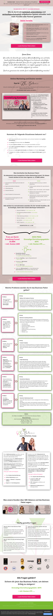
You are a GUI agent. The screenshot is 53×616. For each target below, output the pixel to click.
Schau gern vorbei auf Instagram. (11, 471)
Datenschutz (25, 602)
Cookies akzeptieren (47, 613)
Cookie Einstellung (30, 602)
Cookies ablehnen (47, 611)
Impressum (21, 602)
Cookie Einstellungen (32, 613)
